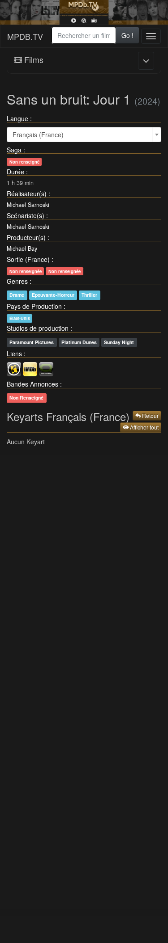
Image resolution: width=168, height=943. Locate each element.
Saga (14, 149)
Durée (15, 171)
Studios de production (38, 328)
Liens (14, 353)
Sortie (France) (28, 259)
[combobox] (84, 35)
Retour (150, 415)
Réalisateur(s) (27, 193)
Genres (17, 281)
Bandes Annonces (32, 383)
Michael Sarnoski (28, 205)
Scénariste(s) (25, 215)
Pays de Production (34, 306)
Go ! (127, 35)
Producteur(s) (26, 237)
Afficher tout (144, 427)
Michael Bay (22, 248)
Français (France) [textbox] (38, 134)
